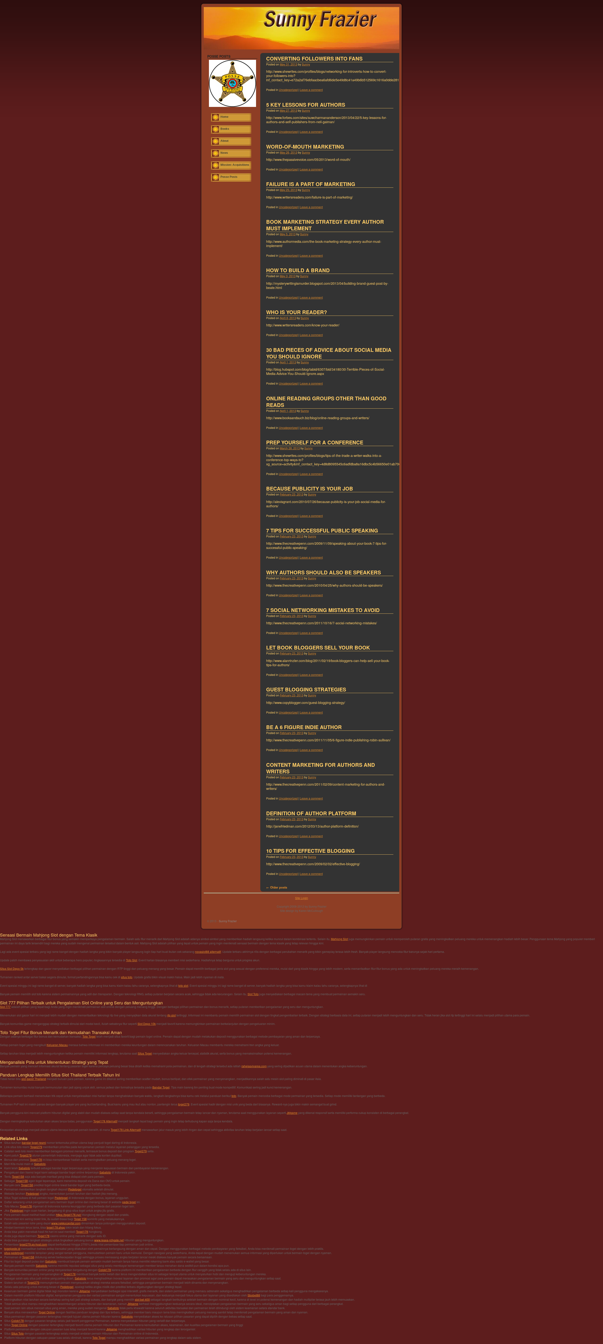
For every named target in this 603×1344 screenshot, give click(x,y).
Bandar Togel (161, 1087)
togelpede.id (12, 1249)
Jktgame (292, 1113)
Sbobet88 (254, 1295)
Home (224, 116)
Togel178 (36, 1159)
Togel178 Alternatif (105, 1121)
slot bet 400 (142, 1299)
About (224, 140)
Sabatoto (40, 1164)
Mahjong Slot (339, 939)
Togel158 (18, 1176)
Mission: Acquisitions (234, 164)
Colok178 (104, 1270)
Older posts (276, 887)
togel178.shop (56, 1227)
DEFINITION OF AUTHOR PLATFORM (311, 813)
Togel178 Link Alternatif (126, 1130)
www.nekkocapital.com (66, 1223)
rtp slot (171, 1015)
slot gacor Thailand (33, 1079)
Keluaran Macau (57, 1045)
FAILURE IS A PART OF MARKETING (310, 184)
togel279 (183, 1104)
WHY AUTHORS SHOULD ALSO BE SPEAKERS (323, 572)
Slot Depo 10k (147, 1024)
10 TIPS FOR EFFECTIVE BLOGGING (310, 850)
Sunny (306, 64)
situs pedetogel (14, 1253)
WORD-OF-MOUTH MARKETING (305, 146)
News (224, 152)
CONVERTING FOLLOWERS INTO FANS (314, 58)
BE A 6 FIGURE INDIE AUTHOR (304, 727)
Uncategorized (288, 90)
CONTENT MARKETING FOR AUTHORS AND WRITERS (320, 768)
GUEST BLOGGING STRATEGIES (306, 689)
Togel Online (47, 1312)
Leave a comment (311, 90)
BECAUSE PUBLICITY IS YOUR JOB (309, 488)
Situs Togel (145, 1053)
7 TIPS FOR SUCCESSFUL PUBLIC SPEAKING (322, 530)
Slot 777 (5, 1007)
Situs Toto (17, 1333)
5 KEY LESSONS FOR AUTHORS (305, 104)
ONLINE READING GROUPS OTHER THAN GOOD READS (326, 402)
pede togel (129, 1202)
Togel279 (36, 1147)
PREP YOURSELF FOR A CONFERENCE (314, 442)
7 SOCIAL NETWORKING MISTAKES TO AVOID (323, 610)
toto (234, 1096)
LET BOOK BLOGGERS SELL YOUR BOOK (318, 647)
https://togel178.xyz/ (68, 1215)
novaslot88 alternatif (208, 952)
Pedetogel (74, 1189)
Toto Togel (89, 1036)
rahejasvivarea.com (254, 1066)
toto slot (183, 985)
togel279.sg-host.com (33, 1244)
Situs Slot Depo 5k (12, 968)
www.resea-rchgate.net (109, 1240)
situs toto (126, 977)
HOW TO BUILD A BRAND (298, 270)
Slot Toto (253, 994)
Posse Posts (228, 177)
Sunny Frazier (228, 921)
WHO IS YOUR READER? (296, 312)
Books (224, 128)
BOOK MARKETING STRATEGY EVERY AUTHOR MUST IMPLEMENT (325, 225)
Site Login (301, 898)
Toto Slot (131, 960)
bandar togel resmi (34, 1143)
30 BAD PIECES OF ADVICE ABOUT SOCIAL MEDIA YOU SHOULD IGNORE (328, 353)
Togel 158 (80, 1219)
